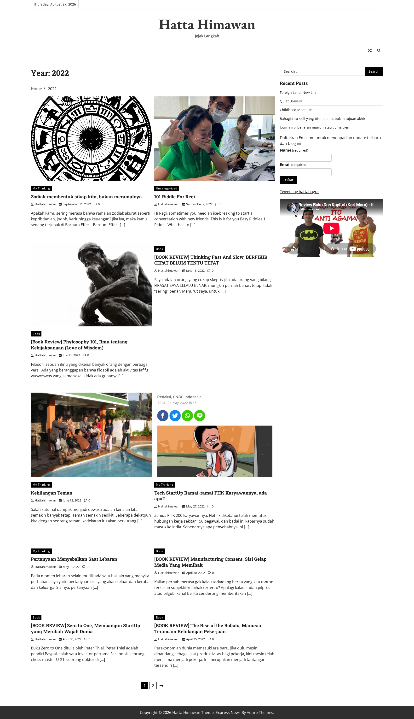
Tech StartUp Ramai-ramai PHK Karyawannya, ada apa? (210, 496)
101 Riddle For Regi (174, 197)
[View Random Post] (369, 50)
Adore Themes (260, 712)
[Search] (378, 50)
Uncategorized (166, 188)
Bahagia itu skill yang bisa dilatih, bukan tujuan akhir (322, 118)
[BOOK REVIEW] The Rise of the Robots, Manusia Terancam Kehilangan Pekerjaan (207, 628)
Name (294, 150)
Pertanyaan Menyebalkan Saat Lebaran (74, 559)
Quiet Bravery (291, 101)
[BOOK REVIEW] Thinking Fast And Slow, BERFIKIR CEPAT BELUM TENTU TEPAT (210, 260)
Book (36, 334)
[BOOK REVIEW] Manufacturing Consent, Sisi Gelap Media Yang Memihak (210, 562)
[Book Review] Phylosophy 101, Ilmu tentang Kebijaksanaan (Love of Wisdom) (79, 345)
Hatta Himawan (207, 24)
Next (161, 685)
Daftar (288, 179)
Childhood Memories (296, 109)
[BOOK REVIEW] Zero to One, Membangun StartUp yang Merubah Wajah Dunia (85, 628)
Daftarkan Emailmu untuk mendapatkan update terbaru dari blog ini (330, 140)
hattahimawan (45, 204)
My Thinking (41, 188)
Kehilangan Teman (51, 493)
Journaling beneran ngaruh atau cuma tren (314, 127)
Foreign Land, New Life (298, 92)
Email (293, 164)
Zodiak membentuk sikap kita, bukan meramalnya (86, 197)
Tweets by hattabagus (299, 191)
